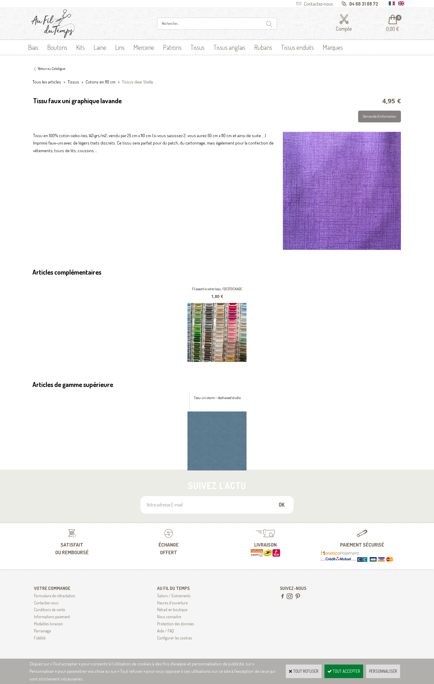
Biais (33, 47)
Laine (100, 47)
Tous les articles (46, 82)
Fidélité (39, 637)
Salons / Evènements (173, 595)
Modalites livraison (48, 623)
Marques (333, 47)
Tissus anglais (229, 47)
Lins (120, 47)
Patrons (172, 47)
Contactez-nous (46, 602)
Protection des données (175, 623)
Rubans (263, 47)
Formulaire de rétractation (54, 595)
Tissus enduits (297, 47)
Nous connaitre (169, 616)
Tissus (197, 47)
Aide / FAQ (165, 630)
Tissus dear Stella (137, 82)
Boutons (57, 47)
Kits (80, 47)
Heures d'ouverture (172, 602)
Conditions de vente (49, 609)
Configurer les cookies (174, 637)
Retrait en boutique (172, 609)
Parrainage (42, 630)
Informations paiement (52, 616)
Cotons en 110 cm (100, 82)
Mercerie (143, 47)
